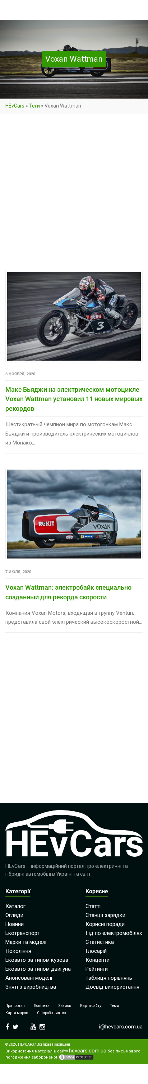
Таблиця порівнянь (108, 978)
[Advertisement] (74, 193)
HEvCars (14, 106)
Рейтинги (96, 969)
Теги (34, 106)
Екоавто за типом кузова (36, 960)
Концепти (97, 960)
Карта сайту (90, 1006)
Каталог (15, 906)
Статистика (99, 942)
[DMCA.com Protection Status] (76, 1057)
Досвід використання (112, 987)
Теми (114, 1006)
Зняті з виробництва (30, 987)
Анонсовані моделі (28, 978)
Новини (14, 924)
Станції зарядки (105, 915)
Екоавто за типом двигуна (38, 969)
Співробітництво (51, 1013)
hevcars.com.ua (87, 1051)
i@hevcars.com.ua (121, 1026)
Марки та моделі (25, 942)
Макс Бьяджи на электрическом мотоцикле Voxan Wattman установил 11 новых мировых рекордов (74, 399)
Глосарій (96, 951)
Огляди (14, 915)
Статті (93, 906)
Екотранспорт (22, 933)
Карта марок (16, 1013)
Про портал (15, 1006)
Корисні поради (105, 924)
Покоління (18, 951)
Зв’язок (65, 1006)
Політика (42, 1006)
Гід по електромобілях (113, 933)
